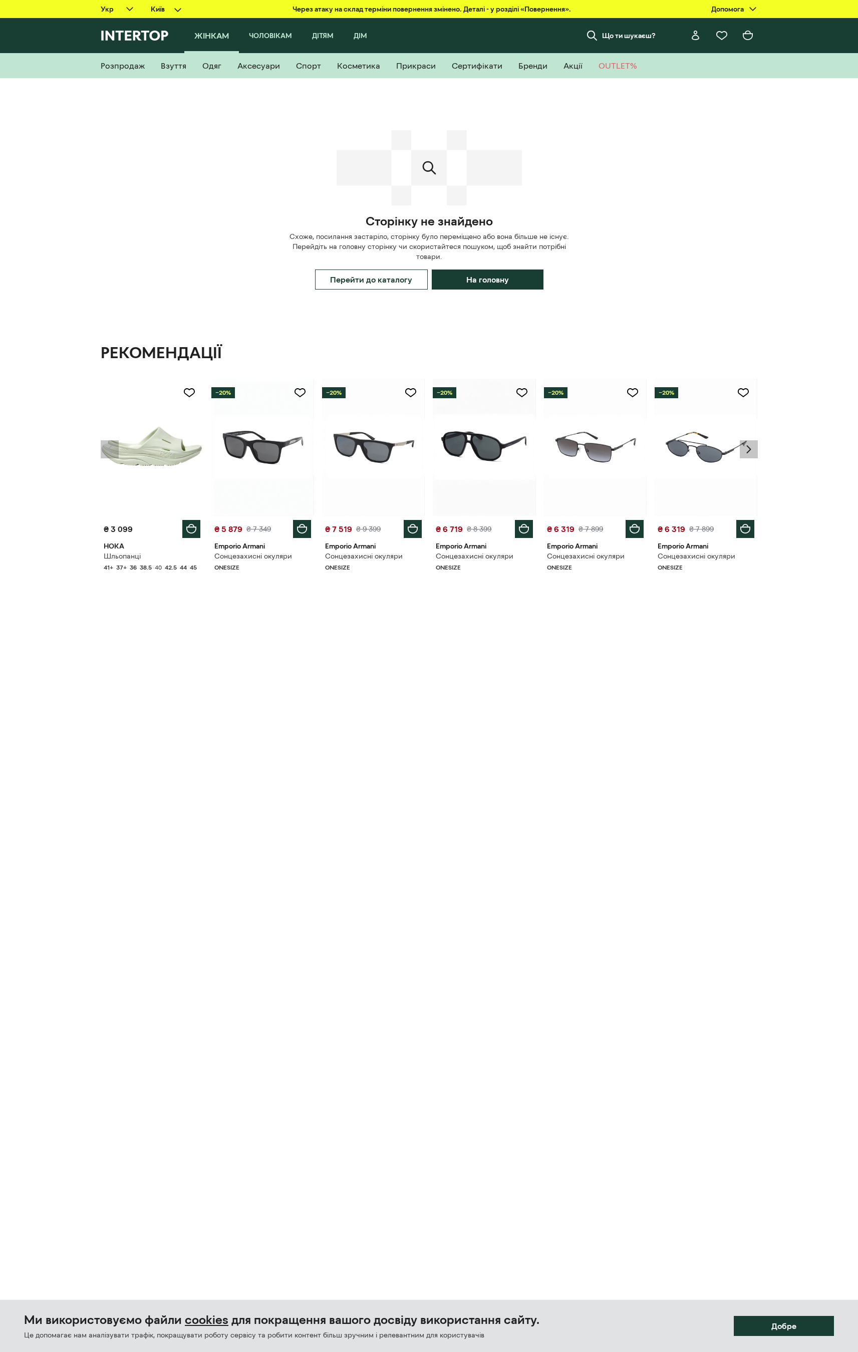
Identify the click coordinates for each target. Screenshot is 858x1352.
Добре (783, 1326)
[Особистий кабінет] (696, 36)
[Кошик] (748, 36)
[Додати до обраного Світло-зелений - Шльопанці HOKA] (189, 393)
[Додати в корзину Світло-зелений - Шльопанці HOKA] (191, 529)
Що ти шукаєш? (629, 35)
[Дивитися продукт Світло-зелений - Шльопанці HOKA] (152, 447)
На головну (487, 280)
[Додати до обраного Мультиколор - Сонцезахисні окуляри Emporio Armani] (300, 393)
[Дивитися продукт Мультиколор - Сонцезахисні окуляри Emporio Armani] (262, 447)
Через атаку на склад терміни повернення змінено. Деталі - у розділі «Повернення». (432, 9)
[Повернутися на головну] (134, 36)
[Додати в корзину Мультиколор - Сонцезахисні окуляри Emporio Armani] (302, 529)
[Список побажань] (722, 36)
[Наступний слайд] (749, 449)
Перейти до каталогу (371, 280)
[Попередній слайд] (110, 449)
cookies (206, 1320)
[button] (110, 449)
